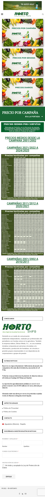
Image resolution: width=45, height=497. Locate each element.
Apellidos (26, 446)
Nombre (4, 446)
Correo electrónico (10, 451)
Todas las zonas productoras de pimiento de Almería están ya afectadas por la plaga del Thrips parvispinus (22, 377)
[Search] (43, 14)
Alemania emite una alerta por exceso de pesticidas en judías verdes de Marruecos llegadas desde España (22, 395)
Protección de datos (10, 462)
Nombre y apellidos (10, 439)
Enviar (9, 477)
